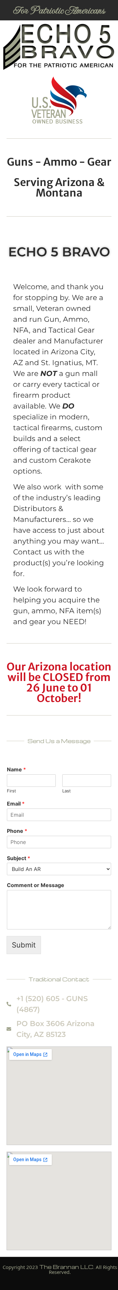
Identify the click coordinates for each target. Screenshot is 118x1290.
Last (66, 790)
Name (16, 769)
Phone (17, 831)
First (11, 790)
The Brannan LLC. (66, 1266)
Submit (24, 945)
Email (16, 803)
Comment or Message (35, 885)
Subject (18, 858)
